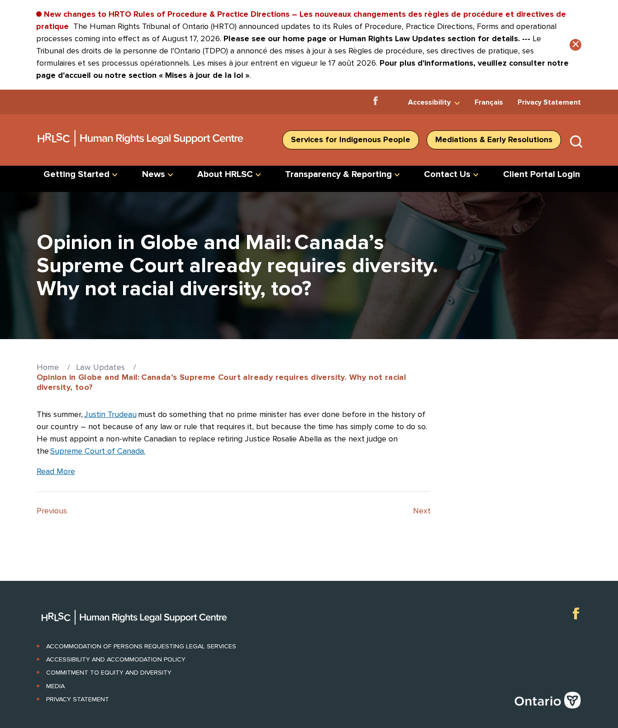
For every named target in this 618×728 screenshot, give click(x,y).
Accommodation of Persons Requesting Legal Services (141, 646)
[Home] (141, 150)
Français (489, 102)
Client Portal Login (541, 174)
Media (55, 686)
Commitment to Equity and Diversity (108, 672)
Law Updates (100, 367)
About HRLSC (225, 174)
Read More (56, 471)
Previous (52, 511)
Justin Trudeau (110, 414)
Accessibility (429, 102)
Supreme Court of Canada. (97, 451)
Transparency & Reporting (338, 174)
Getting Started (76, 174)
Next (422, 511)
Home (48, 367)
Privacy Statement (549, 102)
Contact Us (447, 174)
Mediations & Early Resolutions (493, 139)
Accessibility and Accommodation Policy (115, 659)
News (153, 174)
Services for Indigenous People (350, 139)
